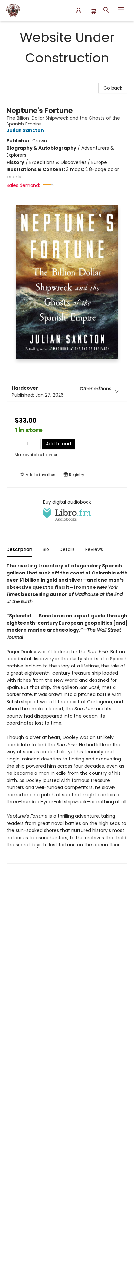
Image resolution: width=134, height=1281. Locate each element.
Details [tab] (67, 549)
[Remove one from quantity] (19, 443)
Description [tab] (19, 549)
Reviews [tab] (94, 549)
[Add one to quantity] (36, 443)
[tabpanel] (67, 713)
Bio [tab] (46, 549)
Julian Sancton (25, 130)
